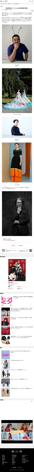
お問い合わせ (24, 458)
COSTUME (3, 456)
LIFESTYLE (13, 458)
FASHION (7, 9)
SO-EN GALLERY (14, 456)
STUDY (3, 461)
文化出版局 (24, 462)
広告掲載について (25, 459)
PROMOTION (13, 462)
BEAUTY (13, 459)
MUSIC (3, 463)
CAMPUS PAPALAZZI (4, 462)
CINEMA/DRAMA (14, 455)
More (31, 401)
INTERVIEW (3, 458)
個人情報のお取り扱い (25, 461)
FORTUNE (13, 461)
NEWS (11, 9)
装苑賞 (13, 463)
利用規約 (23, 456)
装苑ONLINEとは (24, 455)
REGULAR (3, 459)
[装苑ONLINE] (3, 1)
